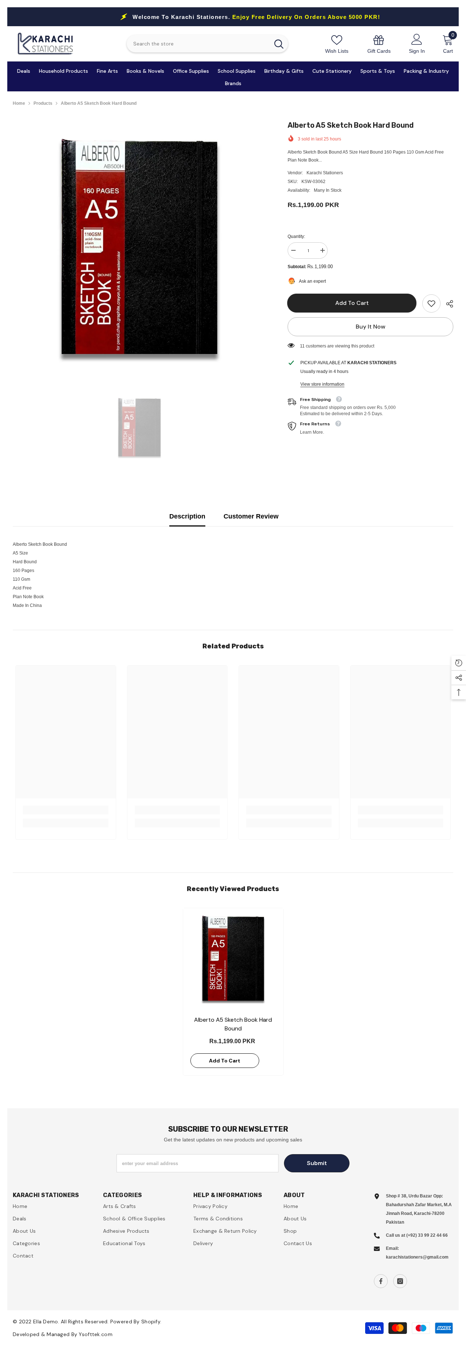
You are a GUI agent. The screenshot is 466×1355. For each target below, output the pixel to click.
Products (42, 103)
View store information (322, 384)
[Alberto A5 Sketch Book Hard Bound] (233, 958)
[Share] (447, 304)
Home (19, 103)
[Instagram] (400, 1281)
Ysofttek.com (95, 1334)
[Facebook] (381, 1281)
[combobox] (198, 43)
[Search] (207, 43)
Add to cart (352, 303)
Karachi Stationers (325, 172)
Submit (317, 1163)
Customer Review (251, 516)
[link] (379, 43)
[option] (139, 246)
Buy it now (371, 326)
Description (187, 516)
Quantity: (296, 236)
